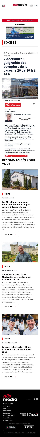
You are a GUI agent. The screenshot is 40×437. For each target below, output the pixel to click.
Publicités (7, 411)
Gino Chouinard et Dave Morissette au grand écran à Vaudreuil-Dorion (16, 277)
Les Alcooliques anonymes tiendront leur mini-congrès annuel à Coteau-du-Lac (16, 204)
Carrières (6, 408)
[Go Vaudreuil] (9, 397)
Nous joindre (8, 403)
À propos (6, 406)
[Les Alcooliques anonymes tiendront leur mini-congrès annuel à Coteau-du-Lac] (20, 179)
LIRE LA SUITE (8, 234)
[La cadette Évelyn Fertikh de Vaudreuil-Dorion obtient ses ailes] (20, 324)
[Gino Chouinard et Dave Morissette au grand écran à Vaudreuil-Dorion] (20, 252)
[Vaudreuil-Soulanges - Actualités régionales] (20, 4)
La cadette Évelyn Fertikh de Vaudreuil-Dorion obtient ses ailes (16, 349)
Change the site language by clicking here (20, 20)
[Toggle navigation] (3, 5)
